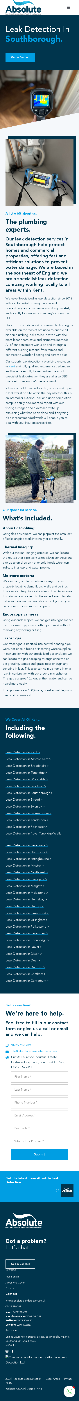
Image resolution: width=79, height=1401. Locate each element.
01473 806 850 (24, 1320)
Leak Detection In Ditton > (24, 953)
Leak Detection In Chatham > (26, 974)
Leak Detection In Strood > (24, 799)
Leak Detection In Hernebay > (26, 899)
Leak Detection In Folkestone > (27, 926)
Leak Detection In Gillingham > (27, 920)
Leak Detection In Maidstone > (27, 892)
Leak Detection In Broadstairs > (27, 765)
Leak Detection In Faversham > (27, 933)
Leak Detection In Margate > (25, 886)
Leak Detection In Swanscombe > (28, 813)
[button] (69, 1391)
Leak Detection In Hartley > (25, 906)
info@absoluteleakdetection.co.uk (34, 1051)
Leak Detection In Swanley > (25, 806)
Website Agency (15, 1389)
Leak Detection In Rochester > (26, 826)
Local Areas (53, 1379)
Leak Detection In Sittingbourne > (29, 859)
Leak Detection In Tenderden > (27, 820)
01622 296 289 (21, 1045)
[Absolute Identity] (23, 1)
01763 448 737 (33, 1316)
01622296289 (20, 1312)
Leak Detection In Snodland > (26, 786)
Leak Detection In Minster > (25, 865)
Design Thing (34, 1389)
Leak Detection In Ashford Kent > (28, 759)
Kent (11, 366)
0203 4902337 (24, 1325)
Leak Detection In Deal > (23, 960)
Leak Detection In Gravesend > (27, 913)
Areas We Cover (15, 1283)
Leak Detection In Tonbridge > (26, 772)
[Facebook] (12, 1351)
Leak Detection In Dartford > (25, 967)
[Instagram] (7, 1351)
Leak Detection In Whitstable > (27, 779)
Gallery (10, 1288)
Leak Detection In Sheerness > (27, 852)
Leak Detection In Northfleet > (27, 872)
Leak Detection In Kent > (23, 752)
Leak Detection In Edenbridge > (27, 940)
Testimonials (12, 1276)
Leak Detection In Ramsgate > (26, 879)
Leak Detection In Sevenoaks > (27, 845)
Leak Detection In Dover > (24, 947)
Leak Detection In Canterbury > (27, 980)
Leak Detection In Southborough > (29, 793)
